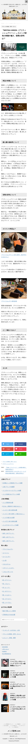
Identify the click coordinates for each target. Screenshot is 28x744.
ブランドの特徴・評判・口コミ (10, 461)
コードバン (5, 553)
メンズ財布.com (14, 731)
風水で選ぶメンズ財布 (9, 611)
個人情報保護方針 (6, 653)
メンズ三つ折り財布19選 (9, 521)
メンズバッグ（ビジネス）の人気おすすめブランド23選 (18, 675)
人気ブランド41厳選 (8, 487)
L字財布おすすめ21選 (8, 614)
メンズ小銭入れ (13, 725)
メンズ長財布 (17, 724)
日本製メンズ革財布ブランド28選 (12, 483)
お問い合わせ (5, 649)
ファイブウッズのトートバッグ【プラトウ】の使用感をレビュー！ (18, 663)
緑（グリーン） (7, 580)
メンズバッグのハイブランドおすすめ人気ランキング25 (18, 709)
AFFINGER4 (16, 740)
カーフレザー (6, 557)
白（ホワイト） (7, 591)
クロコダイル (6, 564)
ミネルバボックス (7, 572)
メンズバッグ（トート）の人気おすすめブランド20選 (18, 686)
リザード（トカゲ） (8, 568)
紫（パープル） (7, 602)
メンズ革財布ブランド (8, 724)
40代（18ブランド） (8, 541)
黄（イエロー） (7, 595)
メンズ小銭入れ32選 (8, 517)
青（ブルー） (6, 584)
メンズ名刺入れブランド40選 (11, 494)
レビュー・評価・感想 (9, 638)
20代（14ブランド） (8, 533)
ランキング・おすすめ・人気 (11, 630)
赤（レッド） (6, 587)
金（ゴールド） (7, 599)
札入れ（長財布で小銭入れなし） (12, 506)
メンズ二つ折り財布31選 (9, 510)
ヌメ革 (4, 560)
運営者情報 (5, 647)
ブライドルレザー (7, 549)
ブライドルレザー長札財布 (9, 301)
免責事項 (4, 651)
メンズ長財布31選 (7, 502)
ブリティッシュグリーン (8, 463)
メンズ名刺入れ (15, 727)
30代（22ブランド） (8, 537)
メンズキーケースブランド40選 (11, 490)
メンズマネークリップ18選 (10, 525)
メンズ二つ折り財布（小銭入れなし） (13, 514)
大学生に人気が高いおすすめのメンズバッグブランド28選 (18, 697)
